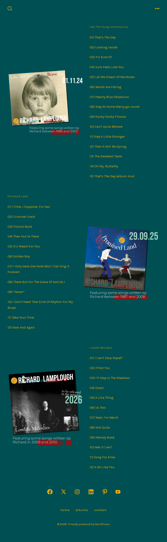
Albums (82, 510)
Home (65, 510)
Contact (100, 510)
